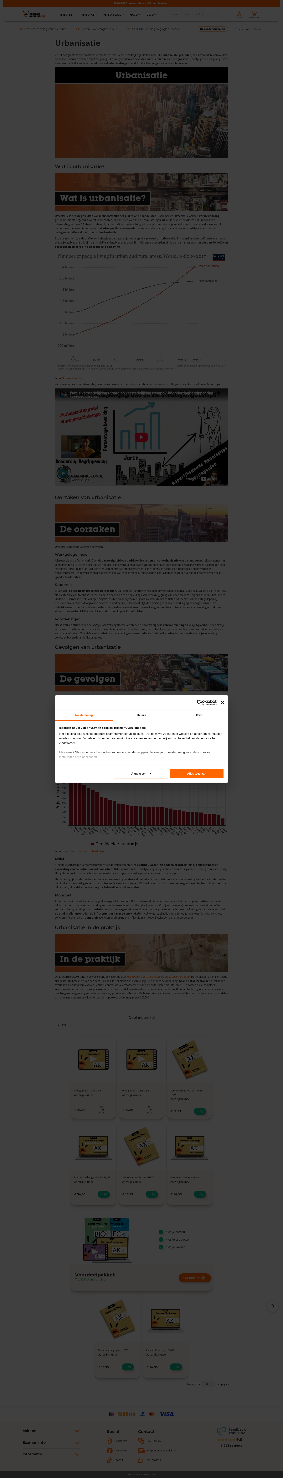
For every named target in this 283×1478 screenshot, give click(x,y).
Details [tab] (141, 715)
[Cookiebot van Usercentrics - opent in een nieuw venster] (200, 702)
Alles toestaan (196, 773)
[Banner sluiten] (222, 702)
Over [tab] (199, 715)
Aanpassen (138, 773)
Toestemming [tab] (84, 715)
